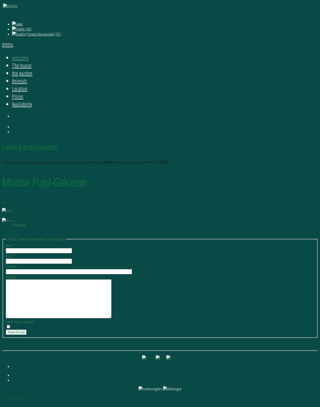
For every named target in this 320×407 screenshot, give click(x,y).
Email (10, 255)
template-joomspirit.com (17, 397)
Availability (22, 104)
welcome (20, 57)
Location (20, 88)
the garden (22, 73)
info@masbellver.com (25, 215)
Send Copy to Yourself (20, 321)
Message (12, 276)
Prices (17, 96)
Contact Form (10, 234)
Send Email (16, 332)
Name (11, 245)
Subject (12, 266)
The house (22, 65)
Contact (6, 201)
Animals (19, 81)
